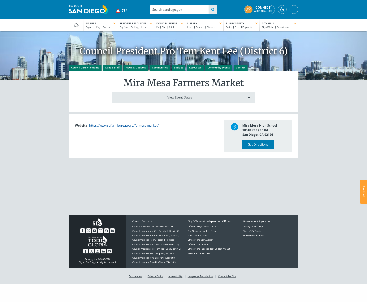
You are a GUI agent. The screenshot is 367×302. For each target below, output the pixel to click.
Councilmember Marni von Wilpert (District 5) (155, 244)
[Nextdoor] (106, 230)
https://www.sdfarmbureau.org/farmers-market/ (124, 125)
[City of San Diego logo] (88, 9)
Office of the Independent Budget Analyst (209, 248)
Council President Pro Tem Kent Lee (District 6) (156, 248)
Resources (195, 67)
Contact (240, 67)
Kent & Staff (112, 67)
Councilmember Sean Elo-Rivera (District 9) (154, 262)
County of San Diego (253, 226)
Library (192, 23)
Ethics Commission (197, 235)
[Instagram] (100, 230)
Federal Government (254, 235)
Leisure (91, 23)
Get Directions (258, 144)
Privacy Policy (155, 276)
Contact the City (227, 276)
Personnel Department (199, 253)
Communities (160, 67)
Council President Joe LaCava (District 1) (152, 226)
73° (121, 10)
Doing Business (166, 23)
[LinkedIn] (112, 230)
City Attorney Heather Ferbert (203, 231)
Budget (178, 67)
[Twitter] (88, 230)
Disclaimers (135, 276)
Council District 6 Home (85, 67)
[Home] (76, 25)
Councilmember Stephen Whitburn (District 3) (155, 235)
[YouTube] (94, 230)
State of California (252, 231)
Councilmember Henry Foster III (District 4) (154, 239)
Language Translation (200, 276)
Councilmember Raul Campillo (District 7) (153, 253)
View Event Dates (179, 97)
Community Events (219, 67)
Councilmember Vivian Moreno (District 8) (153, 257)
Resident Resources (133, 23)
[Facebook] (82, 230)
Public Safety (235, 23)
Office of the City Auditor (200, 239)
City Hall (268, 23)
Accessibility (175, 276)
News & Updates (136, 67)
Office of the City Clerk (199, 244)
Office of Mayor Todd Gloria (202, 226)
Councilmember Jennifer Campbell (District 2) (155, 231)
